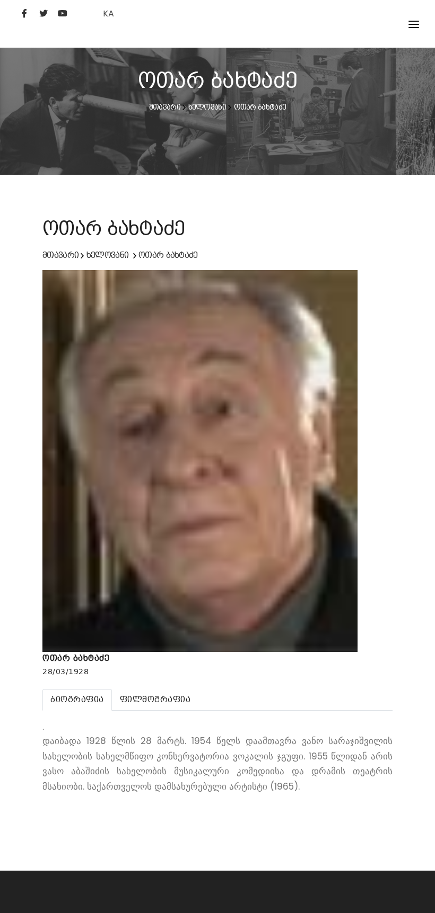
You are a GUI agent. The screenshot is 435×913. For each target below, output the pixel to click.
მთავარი (164, 107)
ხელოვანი (207, 107)
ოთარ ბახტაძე (260, 107)
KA (108, 13)
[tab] (77, 699)
